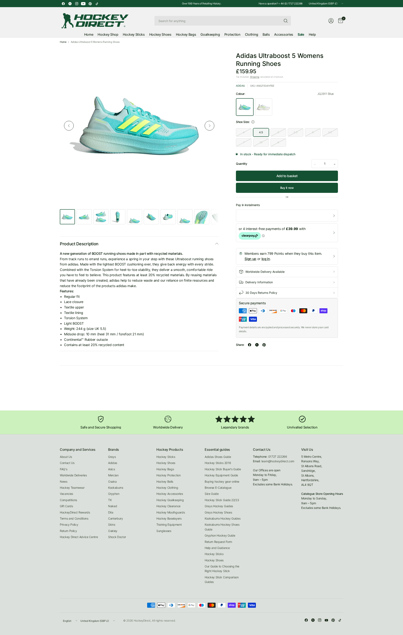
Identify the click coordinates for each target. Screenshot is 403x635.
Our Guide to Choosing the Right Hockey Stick (222, 568)
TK (110, 500)
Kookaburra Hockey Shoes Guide (222, 527)
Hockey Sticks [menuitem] (134, 34)
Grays (112, 457)
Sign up (250, 259)
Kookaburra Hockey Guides (222, 518)
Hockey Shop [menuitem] (108, 34)
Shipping (254, 76)
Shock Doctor (117, 537)
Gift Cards (66, 506)
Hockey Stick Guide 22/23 (222, 500)
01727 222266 (277, 456)
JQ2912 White (263, 107)
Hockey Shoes (165, 463)
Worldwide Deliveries (73, 475)
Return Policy (68, 531)
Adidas (240, 85)
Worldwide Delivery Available (265, 271)
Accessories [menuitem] (283, 34)
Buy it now (287, 187)
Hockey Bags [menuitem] (186, 34)
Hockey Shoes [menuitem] (160, 34)
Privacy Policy (69, 524)
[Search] (285, 21)
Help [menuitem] (312, 34)
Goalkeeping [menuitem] (210, 34)
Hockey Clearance (168, 506)
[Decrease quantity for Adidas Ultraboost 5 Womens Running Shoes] (315, 164)
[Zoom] (210, 54)
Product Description (79, 243)
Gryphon (113, 493)
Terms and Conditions (74, 518)
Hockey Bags (165, 469)
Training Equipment (169, 524)
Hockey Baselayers (169, 518)
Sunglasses (163, 531)
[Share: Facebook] (249, 345)
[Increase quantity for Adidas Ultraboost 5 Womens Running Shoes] (334, 164)
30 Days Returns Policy (261, 292)
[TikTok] (96, 3)
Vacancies (66, 493)
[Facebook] (63, 3)
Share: (240, 344)
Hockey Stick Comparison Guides (222, 579)
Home (63, 42)
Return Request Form (218, 542)
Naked (112, 506)
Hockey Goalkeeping (170, 500)
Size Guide (212, 493)
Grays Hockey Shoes (218, 512)
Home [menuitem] (88, 34)
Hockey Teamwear (72, 487)
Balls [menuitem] (266, 34)
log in (266, 259)
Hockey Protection (168, 475)
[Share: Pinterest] (264, 345)
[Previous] (69, 126)
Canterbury (115, 518)
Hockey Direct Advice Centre (79, 537)
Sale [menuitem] (301, 34)
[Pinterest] (90, 3)
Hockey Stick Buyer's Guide (223, 469)
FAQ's (63, 469)
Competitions (68, 500)
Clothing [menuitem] (251, 34)
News (63, 481)
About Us (66, 457)
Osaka (112, 481)
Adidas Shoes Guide (218, 457)
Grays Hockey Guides (219, 506)
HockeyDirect (142, 620)
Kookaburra (115, 487)
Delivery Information (259, 282)
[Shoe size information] (253, 122)
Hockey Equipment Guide (221, 475)
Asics (111, 469)
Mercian (113, 475)
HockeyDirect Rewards (75, 512)
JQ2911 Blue (244, 107)
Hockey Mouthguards (170, 512)
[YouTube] (83, 3)
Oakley (112, 531)
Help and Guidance (217, 548)
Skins (111, 524)
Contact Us (67, 463)
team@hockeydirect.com (277, 461)
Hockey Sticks (165, 457)
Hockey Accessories (169, 493)
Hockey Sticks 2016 (218, 463)
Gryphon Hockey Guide (220, 535)
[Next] (209, 126)
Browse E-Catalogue (218, 487)
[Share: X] (257, 345)
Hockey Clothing (167, 487)
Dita (110, 512)
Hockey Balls (164, 481)
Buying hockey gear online (222, 481)
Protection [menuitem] (232, 34)
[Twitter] (70, 3)
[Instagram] (76, 3)
